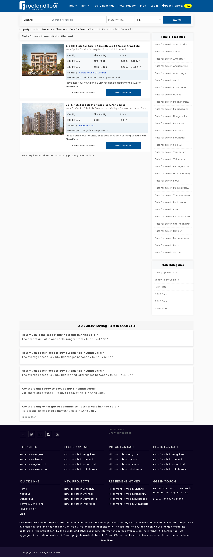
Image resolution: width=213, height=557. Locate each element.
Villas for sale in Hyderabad (124, 464)
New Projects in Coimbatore (80, 498)
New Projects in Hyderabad (80, 503)
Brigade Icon (86, 125)
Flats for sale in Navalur (168, 230)
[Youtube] (57, 434)
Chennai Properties (120, 432)
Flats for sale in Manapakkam (172, 238)
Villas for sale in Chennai (123, 459)
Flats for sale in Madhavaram (172, 101)
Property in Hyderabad (33, 464)
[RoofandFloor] (38, 5)
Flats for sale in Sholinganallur (172, 223)
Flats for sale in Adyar (167, 51)
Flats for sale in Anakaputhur (171, 66)
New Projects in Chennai (78, 493)
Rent (84, 5)
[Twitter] (32, 434)
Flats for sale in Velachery (170, 159)
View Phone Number (83, 92)
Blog (22, 513)
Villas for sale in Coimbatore (125, 469)
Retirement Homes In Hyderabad (128, 498)
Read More (107, 540)
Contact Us (26, 498)
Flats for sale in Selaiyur (168, 144)
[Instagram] (49, 434)
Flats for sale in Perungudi (170, 137)
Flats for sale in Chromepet (171, 87)
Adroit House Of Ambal (92, 72)
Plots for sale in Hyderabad (169, 464)
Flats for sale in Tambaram (170, 152)
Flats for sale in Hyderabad (80, 464)
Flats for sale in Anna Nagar (171, 73)
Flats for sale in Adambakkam (172, 44)
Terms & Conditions (31, 503)
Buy (72, 5)
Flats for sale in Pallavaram (170, 123)
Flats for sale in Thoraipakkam (172, 195)
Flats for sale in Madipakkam (171, 109)
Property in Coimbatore (34, 469)
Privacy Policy (28, 508)
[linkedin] (40, 434)
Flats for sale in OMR (167, 209)
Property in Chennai (31, 459)
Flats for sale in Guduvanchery (173, 173)
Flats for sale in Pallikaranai (170, 202)
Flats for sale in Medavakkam (172, 187)
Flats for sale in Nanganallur (171, 116)
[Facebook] (23, 434)
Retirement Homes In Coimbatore (129, 503)
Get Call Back (123, 92)
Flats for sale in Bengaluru (79, 454)
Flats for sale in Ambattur (170, 58)
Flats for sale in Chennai (78, 459)
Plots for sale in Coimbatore (169, 469)
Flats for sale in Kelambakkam (172, 216)
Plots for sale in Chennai (167, 459)
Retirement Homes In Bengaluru (127, 493)
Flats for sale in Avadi (167, 80)
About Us (25, 493)
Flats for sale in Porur (167, 180)
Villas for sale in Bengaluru (124, 454)
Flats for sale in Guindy (168, 94)
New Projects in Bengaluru (79, 488)
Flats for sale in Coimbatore (80, 469)
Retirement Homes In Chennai (126, 488)
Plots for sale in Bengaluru (168, 454)
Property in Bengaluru (32, 454)
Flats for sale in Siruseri (168, 252)
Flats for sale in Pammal (169, 130)
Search (177, 19)
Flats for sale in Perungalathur (172, 166)
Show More (72, 86)
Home (23, 488)
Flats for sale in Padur (167, 245)
